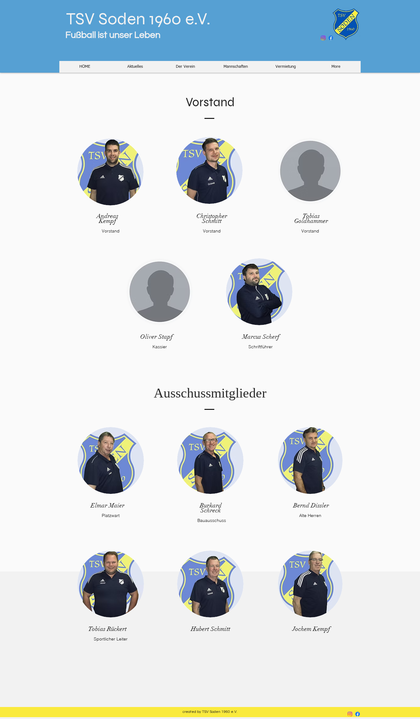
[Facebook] (331, 38)
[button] (135, 67)
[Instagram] (323, 38)
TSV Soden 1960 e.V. (135, 19)
